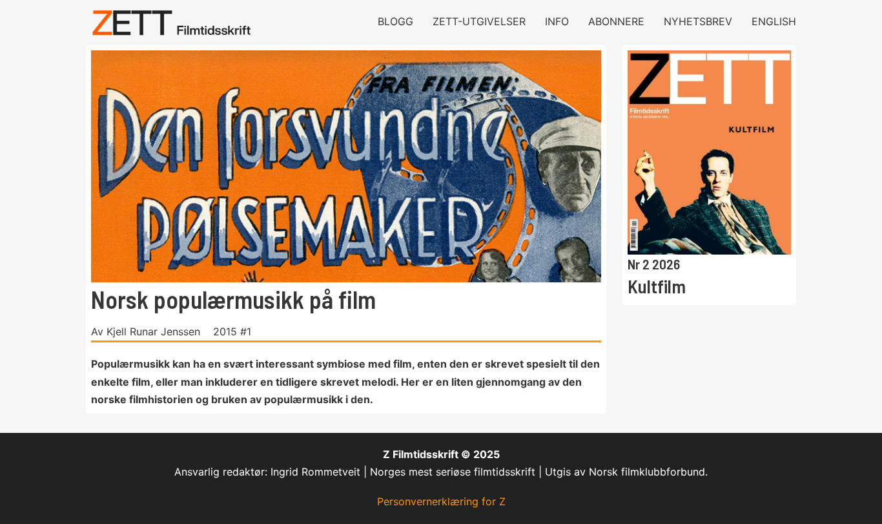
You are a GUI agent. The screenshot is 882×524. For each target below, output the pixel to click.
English (774, 21)
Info (557, 21)
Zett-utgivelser (479, 21)
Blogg (395, 21)
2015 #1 (232, 331)
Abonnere (616, 21)
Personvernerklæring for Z (441, 501)
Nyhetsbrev (698, 21)
